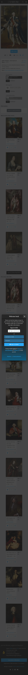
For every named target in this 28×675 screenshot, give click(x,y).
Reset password (17, 356)
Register (9, 356)
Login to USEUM (14, 344)
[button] (14, 331)
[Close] (25, 316)
